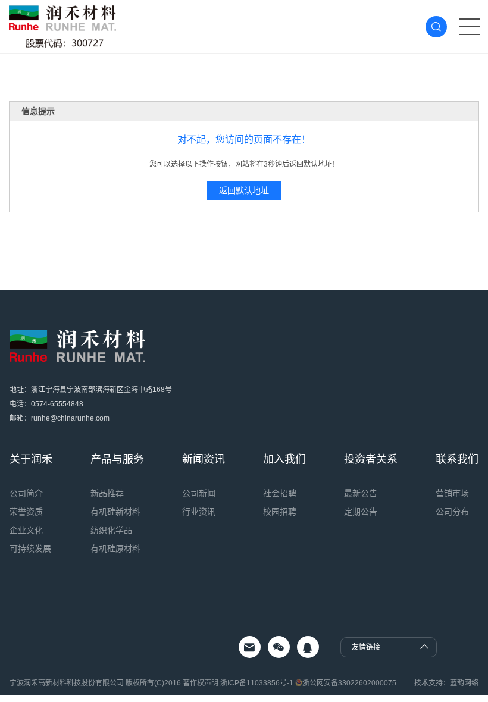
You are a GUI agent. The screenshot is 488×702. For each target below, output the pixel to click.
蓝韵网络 (464, 683)
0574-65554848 (57, 404)
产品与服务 (117, 459)
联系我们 (457, 459)
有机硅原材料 (115, 548)
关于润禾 (31, 459)
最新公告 (360, 493)
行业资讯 (198, 511)
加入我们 (284, 459)
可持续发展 (30, 548)
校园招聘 (279, 511)
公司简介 (26, 493)
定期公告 (360, 511)
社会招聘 (279, 493)
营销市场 (452, 493)
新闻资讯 (203, 459)
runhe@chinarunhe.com (70, 418)
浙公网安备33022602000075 (349, 683)
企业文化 (26, 530)
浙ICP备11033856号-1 (256, 683)
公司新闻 (198, 493)
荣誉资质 (26, 511)
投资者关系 (371, 459)
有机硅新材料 (115, 511)
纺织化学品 (111, 530)
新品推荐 (107, 493)
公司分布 (452, 511)
